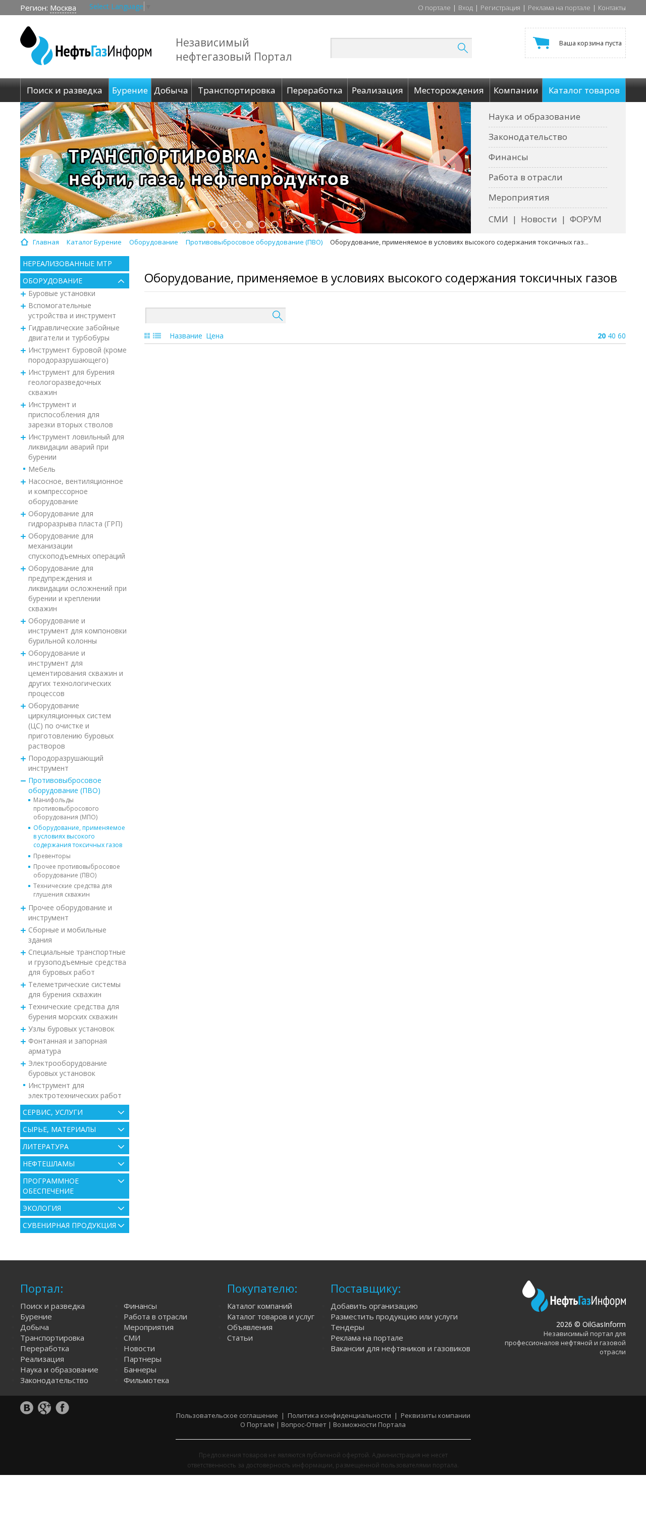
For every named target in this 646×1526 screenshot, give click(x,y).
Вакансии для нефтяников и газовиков (400, 1348)
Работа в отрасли (526, 177)
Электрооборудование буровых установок (67, 1068)
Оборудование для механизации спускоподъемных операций (76, 546)
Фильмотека (146, 1380)
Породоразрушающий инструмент (65, 763)
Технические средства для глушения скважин (72, 890)
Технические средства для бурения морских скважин (73, 1011)
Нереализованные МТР (67, 263)
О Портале (257, 1424)
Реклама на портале (559, 7)
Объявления (250, 1327)
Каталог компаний (259, 1306)
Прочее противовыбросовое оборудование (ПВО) (76, 870)
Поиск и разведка (52, 1306)
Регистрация (500, 7)
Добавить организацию (374, 1306)
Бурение (36, 1316)
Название (186, 335)
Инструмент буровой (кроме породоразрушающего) (77, 355)
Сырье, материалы (59, 1129)
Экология (42, 1208)
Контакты (612, 7)
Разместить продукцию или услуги (394, 1316)
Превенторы (52, 856)
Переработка (44, 1348)
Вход (465, 7)
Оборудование (52, 280)
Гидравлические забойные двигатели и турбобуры (74, 332)
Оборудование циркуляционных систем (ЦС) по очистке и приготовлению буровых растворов (71, 726)
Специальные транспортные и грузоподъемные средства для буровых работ (77, 962)
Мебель (42, 469)
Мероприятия (519, 197)
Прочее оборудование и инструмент (70, 912)
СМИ (498, 219)
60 (622, 335)
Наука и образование (534, 116)
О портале (434, 7)
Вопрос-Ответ (304, 1424)
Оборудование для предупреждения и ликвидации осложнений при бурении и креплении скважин (77, 588)
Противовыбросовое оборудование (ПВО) (64, 785)
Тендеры (347, 1327)
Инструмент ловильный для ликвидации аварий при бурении (76, 447)
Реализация (42, 1359)
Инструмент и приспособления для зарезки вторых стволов (70, 414)
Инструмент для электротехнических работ (75, 1090)
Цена (215, 335)
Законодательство (528, 136)
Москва (63, 8)
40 (612, 335)
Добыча (34, 1327)
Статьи (240, 1338)
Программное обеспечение (51, 1186)
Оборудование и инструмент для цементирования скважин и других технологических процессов (75, 673)
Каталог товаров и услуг (270, 1316)
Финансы (508, 157)
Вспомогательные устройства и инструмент (72, 310)
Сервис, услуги (53, 1112)
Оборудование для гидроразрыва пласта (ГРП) (75, 518)
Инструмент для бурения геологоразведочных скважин (71, 382)
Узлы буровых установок (71, 1028)
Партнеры (143, 1359)
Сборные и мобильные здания (67, 935)
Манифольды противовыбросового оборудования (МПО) (66, 808)
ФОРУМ (586, 219)
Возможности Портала (369, 1424)
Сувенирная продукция (69, 1225)
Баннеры (140, 1369)
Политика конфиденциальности (339, 1415)
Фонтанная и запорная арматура (67, 1046)
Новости (539, 219)
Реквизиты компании (435, 1415)
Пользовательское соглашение (227, 1415)
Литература (46, 1146)
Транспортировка (52, 1338)
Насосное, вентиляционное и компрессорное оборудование (75, 491)
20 (602, 335)
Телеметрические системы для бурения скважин (74, 989)
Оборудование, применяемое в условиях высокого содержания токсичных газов (79, 836)
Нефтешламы (49, 1163)
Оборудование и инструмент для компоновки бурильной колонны (77, 631)
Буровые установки (61, 293)
